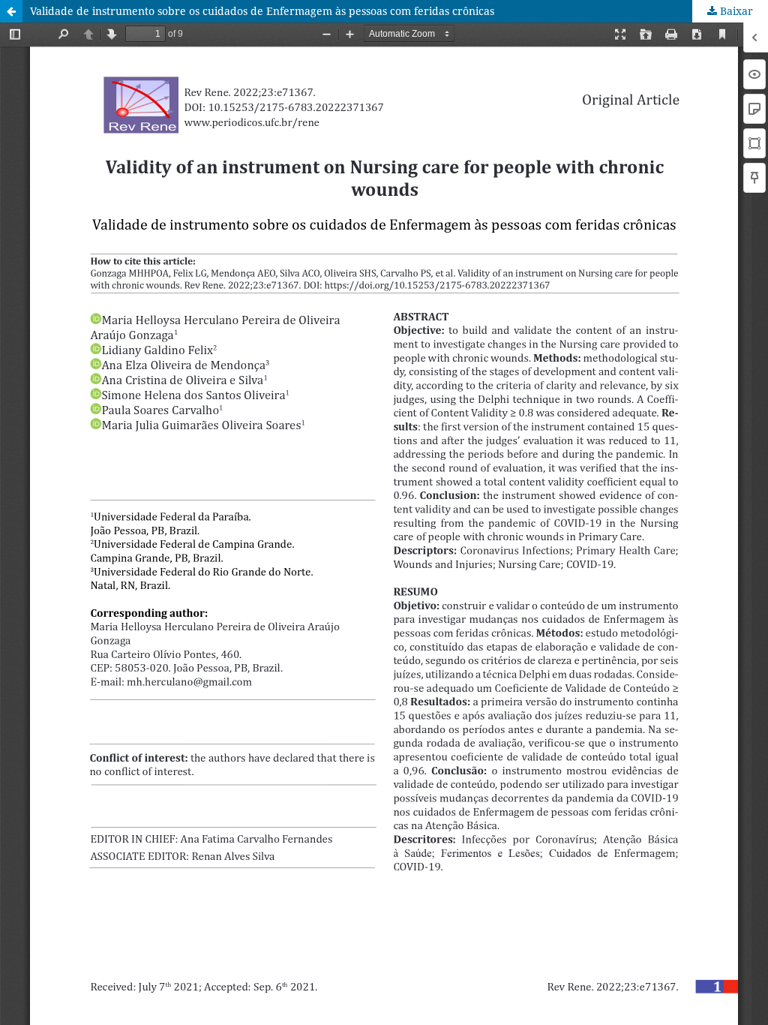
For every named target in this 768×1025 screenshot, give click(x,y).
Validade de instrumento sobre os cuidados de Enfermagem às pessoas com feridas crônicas (262, 11)
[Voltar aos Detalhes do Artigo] (11, 11)
